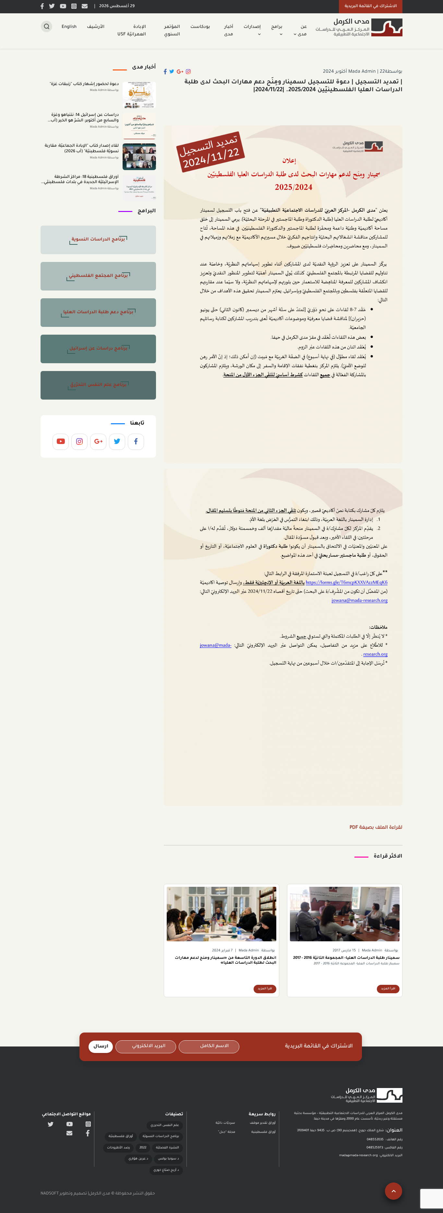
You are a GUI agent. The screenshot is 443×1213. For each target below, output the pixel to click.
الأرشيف (95, 27)
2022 (142, 1148)
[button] (370, 6)
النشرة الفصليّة (167, 1148)
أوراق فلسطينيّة (121, 1136)
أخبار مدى (228, 31)
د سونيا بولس (168, 1159)
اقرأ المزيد (388, 989)
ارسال (100, 1046)
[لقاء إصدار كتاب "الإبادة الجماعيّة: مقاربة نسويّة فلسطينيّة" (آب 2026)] (139, 156)
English (69, 27)
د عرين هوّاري (138, 1159)
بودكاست (200, 27)
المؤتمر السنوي (172, 31)
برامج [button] (276, 27)
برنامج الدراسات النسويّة (161, 1136)
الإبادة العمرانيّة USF (131, 31)
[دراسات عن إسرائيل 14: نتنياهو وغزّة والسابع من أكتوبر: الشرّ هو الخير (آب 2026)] (139, 126)
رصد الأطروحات (118, 1148)
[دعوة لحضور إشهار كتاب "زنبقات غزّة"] (139, 95)
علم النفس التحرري (164, 1125)
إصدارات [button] (252, 27)
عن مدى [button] (301, 31)
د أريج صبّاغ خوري (166, 1170)
